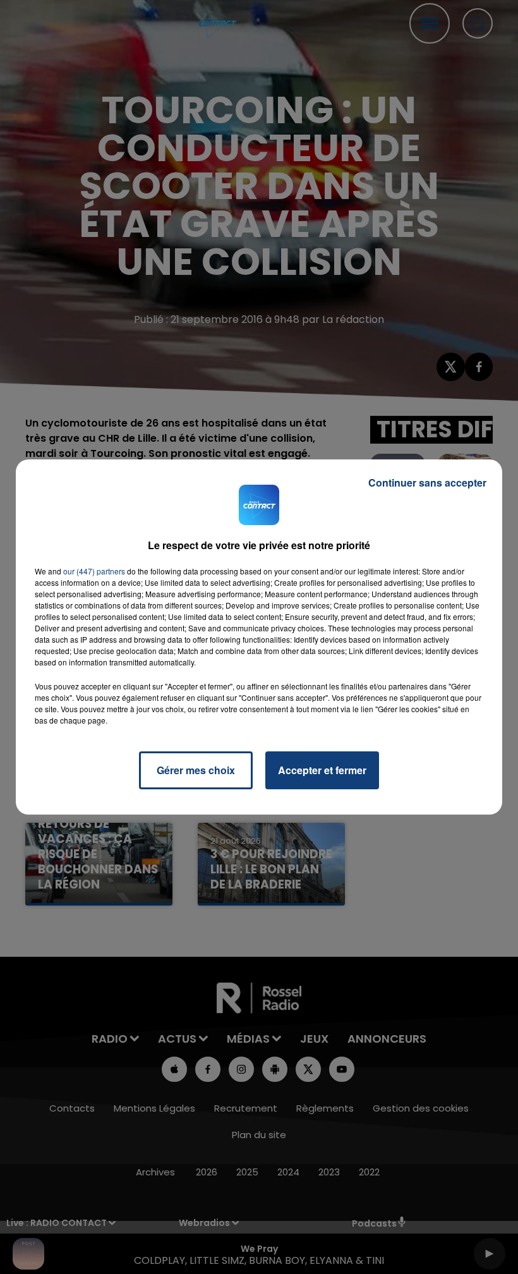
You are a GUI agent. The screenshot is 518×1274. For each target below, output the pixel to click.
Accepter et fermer (322, 770)
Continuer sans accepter (427, 482)
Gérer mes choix (196, 770)
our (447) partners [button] (94, 571)
